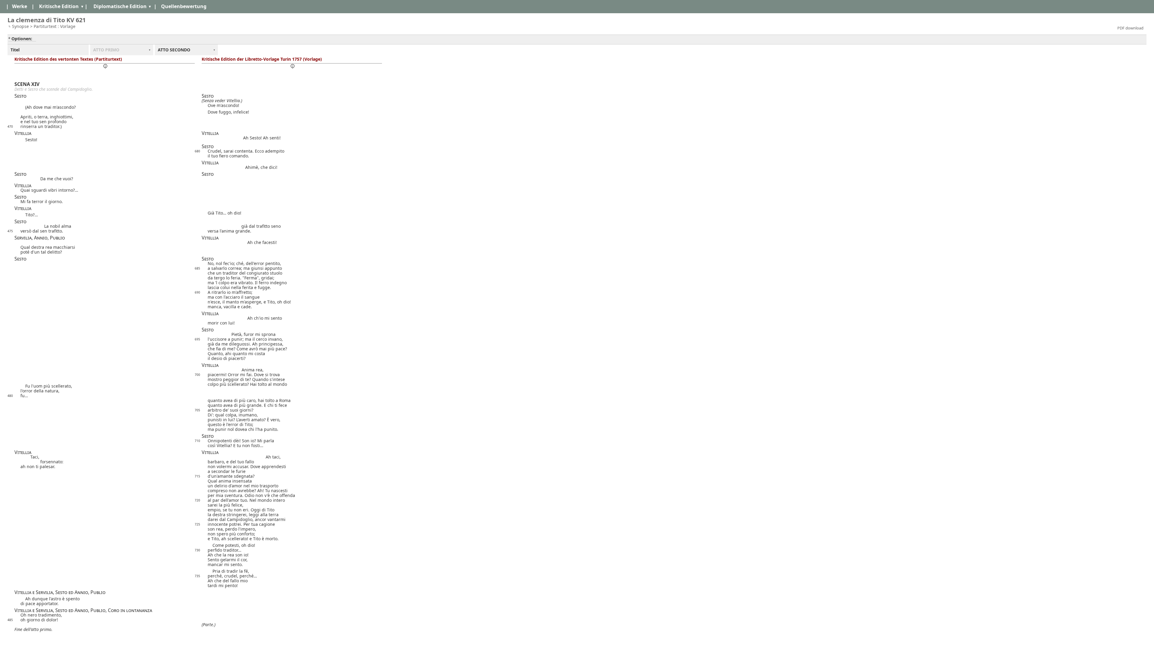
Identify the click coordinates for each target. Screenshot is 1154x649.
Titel (15, 50)
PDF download (1130, 28)
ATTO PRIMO (106, 50)
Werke (19, 6)
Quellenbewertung (183, 6)
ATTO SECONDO (174, 50)
